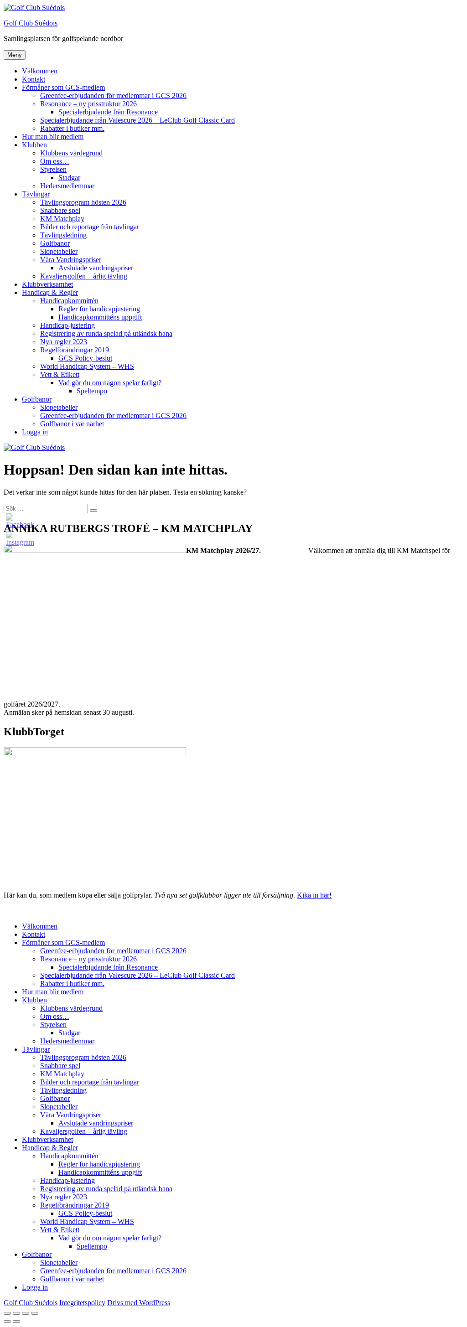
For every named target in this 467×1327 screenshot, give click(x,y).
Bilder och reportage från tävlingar (89, 227)
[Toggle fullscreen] (25, 1313)
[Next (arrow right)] (16, 1321)
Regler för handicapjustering (99, 309)
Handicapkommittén (69, 301)
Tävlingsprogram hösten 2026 (83, 202)
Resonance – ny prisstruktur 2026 (88, 104)
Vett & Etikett (59, 374)
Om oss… (54, 161)
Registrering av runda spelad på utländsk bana (106, 333)
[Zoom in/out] (34, 1313)
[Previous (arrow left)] (7, 1321)
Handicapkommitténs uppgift (100, 317)
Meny (14, 55)
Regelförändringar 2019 (74, 350)
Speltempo (92, 391)
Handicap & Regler (50, 292)
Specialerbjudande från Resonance (108, 112)
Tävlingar (36, 194)
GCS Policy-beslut (85, 358)
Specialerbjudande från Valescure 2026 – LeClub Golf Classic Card (137, 120)
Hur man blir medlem (52, 136)
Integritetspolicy (82, 1302)
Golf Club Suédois (30, 23)
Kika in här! (314, 895)
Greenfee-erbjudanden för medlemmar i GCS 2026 (113, 95)
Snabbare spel (60, 210)
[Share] (16, 1313)
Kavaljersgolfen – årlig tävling (83, 276)
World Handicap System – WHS (87, 366)
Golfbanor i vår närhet (72, 424)
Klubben (34, 145)
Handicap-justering (67, 325)
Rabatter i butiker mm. (72, 128)
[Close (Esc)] (7, 1313)
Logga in (35, 432)
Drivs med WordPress (138, 1302)
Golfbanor (55, 243)
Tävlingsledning (63, 235)
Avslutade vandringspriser (95, 268)
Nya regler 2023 (63, 342)
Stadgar (69, 177)
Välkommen (39, 71)
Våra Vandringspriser (70, 259)
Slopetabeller (59, 251)
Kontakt (33, 79)
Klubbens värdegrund (71, 153)
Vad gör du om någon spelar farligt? (109, 383)
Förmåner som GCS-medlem (63, 87)
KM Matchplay (62, 218)
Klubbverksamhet (47, 284)
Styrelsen (53, 169)
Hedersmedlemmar (67, 186)
